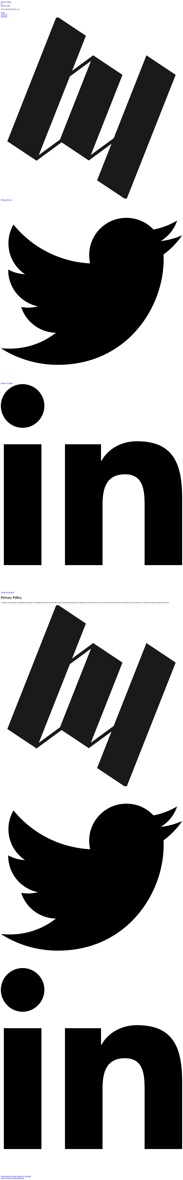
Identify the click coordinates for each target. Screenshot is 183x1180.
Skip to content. (6, 2)
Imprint (21, 1178)
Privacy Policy (6, 1178)
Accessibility (15, 1178)
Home (3, 13)
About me (4, 15)
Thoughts (4, 16)
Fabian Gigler (5, 5)
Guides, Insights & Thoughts (21, 1176)
